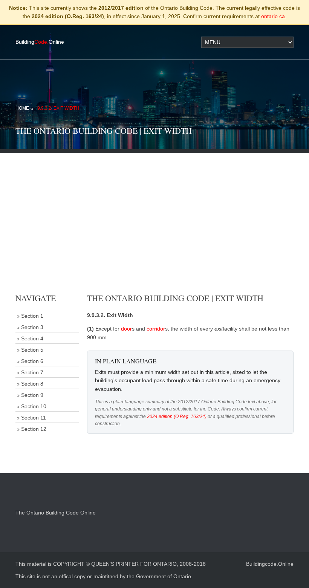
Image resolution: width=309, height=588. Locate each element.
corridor (156, 329)
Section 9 (32, 395)
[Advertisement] (154, 206)
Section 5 (32, 350)
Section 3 (32, 327)
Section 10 (33, 406)
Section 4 (32, 338)
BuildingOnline (39, 42)
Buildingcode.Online (270, 564)
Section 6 (32, 361)
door (126, 329)
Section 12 (33, 429)
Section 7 (32, 372)
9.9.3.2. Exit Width (58, 108)
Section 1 (32, 316)
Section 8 (32, 384)
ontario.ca (273, 16)
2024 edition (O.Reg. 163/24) (177, 416)
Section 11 (33, 418)
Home (22, 108)
